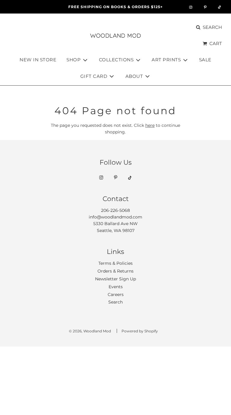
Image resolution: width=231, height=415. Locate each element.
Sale (205, 60)
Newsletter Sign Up (115, 279)
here (150, 125)
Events (116, 286)
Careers (116, 294)
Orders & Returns (115, 271)
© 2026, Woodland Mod (90, 331)
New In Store (38, 60)
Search (115, 302)
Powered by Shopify (140, 331)
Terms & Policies (115, 263)
